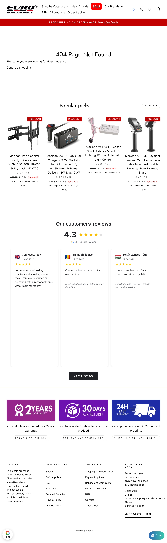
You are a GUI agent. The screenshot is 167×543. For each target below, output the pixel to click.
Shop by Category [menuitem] (53, 6)
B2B (87, 494)
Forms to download (96, 488)
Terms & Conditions (31, 438)
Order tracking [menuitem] (77, 12)
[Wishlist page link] (133, 9)
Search (50, 471)
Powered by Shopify (83, 530)
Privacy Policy (53, 499)
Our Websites (53, 505)
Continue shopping (19, 67)
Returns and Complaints (83, 438)
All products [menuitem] (57, 12)
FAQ (48, 483)
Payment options (94, 477)
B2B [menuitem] (44, 12)
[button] (156, 535)
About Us (51, 488)
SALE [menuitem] (96, 6)
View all (151, 105)
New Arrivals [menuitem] (80, 6)
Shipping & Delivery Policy (136, 438)
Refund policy (53, 477)
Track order (91, 505)
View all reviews (83, 375)
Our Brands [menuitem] (112, 6)
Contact (89, 499)
